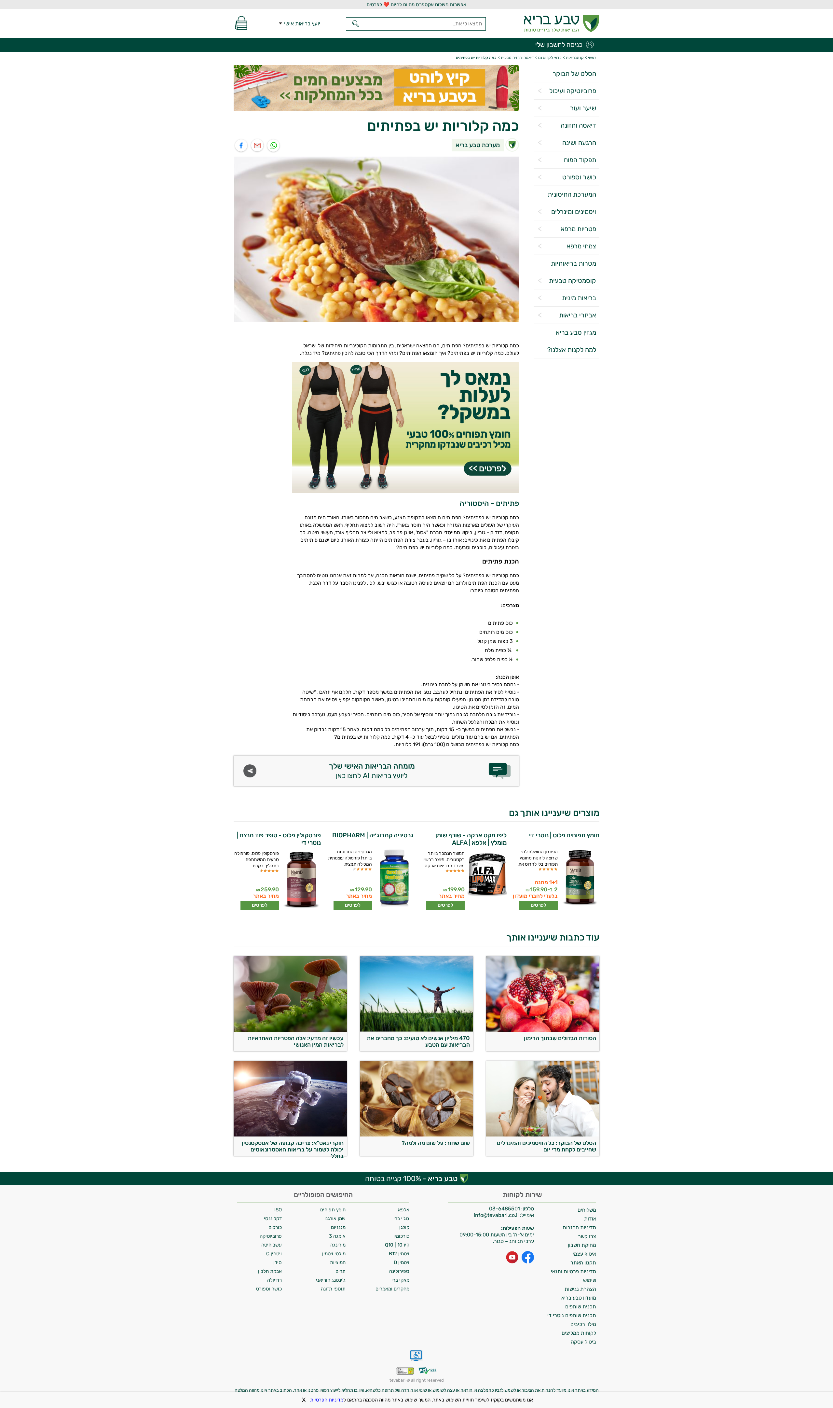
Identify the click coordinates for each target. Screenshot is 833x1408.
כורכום (275, 1227)
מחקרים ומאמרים (392, 1289)
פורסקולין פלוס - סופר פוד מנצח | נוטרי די (279, 838)
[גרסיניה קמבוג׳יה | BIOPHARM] (394, 878)
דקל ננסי (273, 1218)
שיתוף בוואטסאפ (273, 145)
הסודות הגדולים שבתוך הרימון (560, 1038)
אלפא (403, 1210)
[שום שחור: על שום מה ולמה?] (416, 1135)
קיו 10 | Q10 (397, 1245)
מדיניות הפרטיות (326, 1400)
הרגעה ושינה (579, 142)
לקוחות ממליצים (579, 1333)
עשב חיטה (271, 1245)
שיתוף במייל (257, 145)
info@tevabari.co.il (497, 1215)
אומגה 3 (337, 1236)
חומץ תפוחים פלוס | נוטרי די (564, 835)
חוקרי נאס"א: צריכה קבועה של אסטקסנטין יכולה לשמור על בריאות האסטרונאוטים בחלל (293, 1148)
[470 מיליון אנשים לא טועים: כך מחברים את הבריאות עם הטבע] (416, 1030)
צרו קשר (587, 1236)
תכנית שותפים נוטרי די (571, 1315)
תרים (340, 1271)
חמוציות (338, 1262)
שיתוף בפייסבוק (241, 145)
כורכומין (401, 1236)
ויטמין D (401, 1262)
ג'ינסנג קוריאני (331, 1280)
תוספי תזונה (333, 1289)
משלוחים (587, 1210)
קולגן (404, 1227)
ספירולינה (399, 1271)
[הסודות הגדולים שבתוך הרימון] (542, 1030)
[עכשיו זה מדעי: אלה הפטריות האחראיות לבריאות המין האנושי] (290, 1030)
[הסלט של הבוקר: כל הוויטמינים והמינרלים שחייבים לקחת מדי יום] (542, 1135)
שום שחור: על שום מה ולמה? (436, 1143)
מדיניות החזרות (579, 1227)
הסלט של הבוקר (574, 73)
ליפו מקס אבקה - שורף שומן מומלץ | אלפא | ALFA (471, 838)
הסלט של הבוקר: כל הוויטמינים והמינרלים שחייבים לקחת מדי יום (546, 1146)
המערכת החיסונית (572, 194)
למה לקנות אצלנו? (571, 350)
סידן (277, 1262)
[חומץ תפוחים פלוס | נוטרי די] (579, 878)
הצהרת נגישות (580, 1289)
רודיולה (274, 1280)
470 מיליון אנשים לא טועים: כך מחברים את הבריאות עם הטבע (418, 1041)
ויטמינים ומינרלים (573, 212)
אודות (590, 1219)
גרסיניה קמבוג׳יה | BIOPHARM (373, 835)
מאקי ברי (400, 1280)
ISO (278, 1210)
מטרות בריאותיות (573, 263)
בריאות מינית (579, 298)
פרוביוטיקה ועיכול (572, 91)
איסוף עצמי (584, 1254)
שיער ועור (583, 108)
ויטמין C (274, 1254)
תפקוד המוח (580, 160)
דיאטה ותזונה (578, 125)
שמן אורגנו (335, 1218)
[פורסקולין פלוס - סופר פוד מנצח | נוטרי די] (300, 880)
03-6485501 (504, 1209)
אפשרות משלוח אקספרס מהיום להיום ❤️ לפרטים (416, 4)
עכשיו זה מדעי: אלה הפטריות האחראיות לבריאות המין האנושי (296, 1041)
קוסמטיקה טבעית (572, 281)
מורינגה (338, 1245)
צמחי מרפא (581, 246)
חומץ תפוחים (333, 1210)
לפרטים (538, 905)
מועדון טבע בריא (578, 1298)
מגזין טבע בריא (576, 332)
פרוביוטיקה (271, 1236)
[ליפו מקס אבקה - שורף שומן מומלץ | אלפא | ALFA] (486, 880)
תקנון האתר (583, 1263)
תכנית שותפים (580, 1306)
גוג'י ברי (401, 1218)
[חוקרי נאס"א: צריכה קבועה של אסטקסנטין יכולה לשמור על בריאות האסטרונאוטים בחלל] (290, 1135)
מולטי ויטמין (334, 1254)
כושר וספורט (579, 177)
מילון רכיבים (583, 1324)
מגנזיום (338, 1227)
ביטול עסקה (583, 1342)
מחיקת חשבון (582, 1245)
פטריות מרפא (578, 229)
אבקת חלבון (270, 1271)
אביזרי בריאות (577, 315)
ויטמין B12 (399, 1254)
